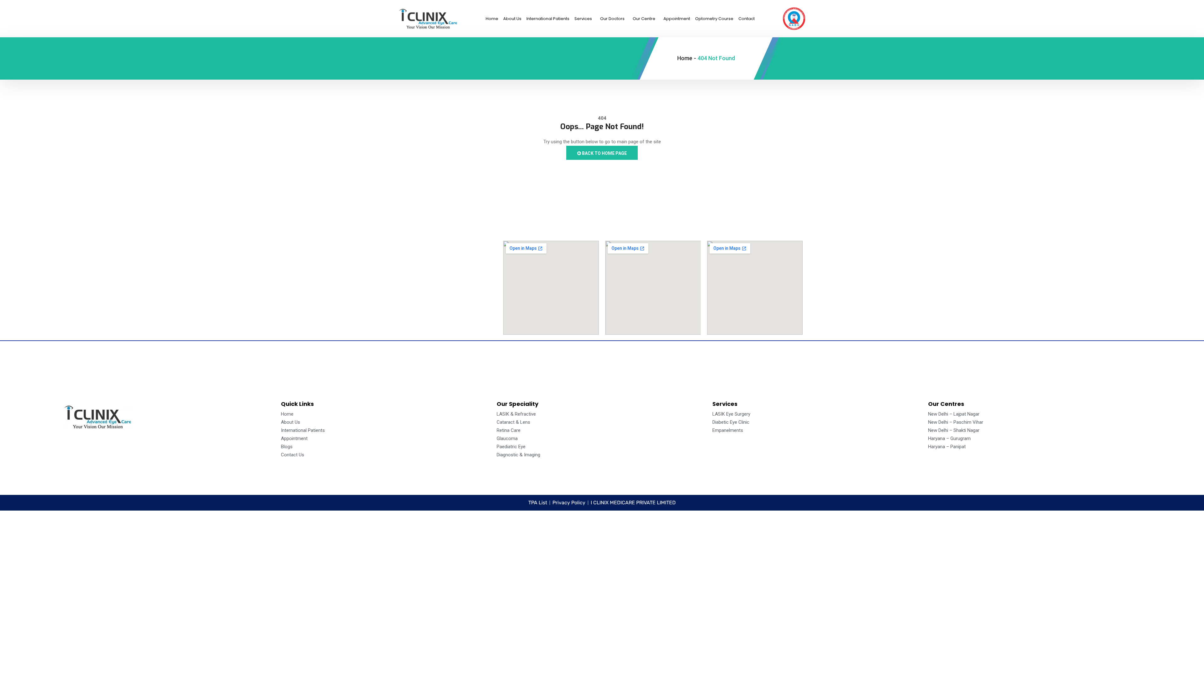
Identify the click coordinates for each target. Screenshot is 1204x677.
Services (583, 19)
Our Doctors (612, 19)
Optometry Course (714, 19)
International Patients (547, 19)
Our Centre (644, 19)
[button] (585, 18)
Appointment (676, 19)
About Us (512, 19)
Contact (746, 19)
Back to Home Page (604, 153)
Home (492, 19)
